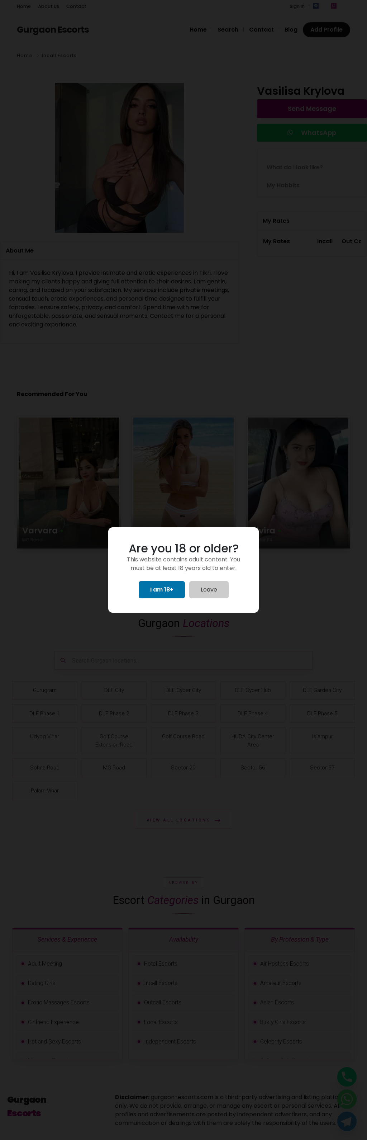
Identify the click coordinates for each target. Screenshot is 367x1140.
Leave (209, 589)
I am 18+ (161, 589)
